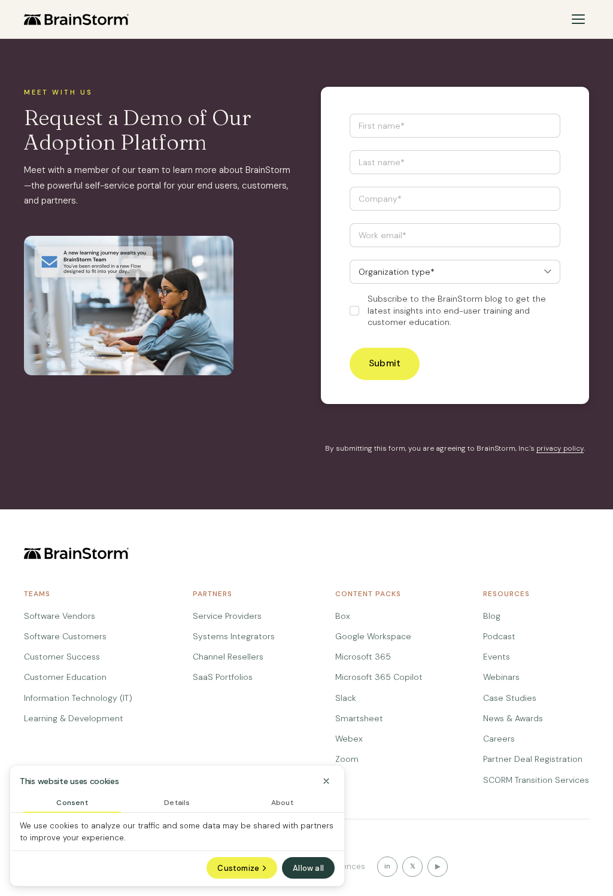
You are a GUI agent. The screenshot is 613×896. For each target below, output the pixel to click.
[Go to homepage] (76, 19)
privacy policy (560, 448)
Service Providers (227, 616)
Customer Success (62, 656)
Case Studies (509, 697)
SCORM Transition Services (536, 779)
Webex (349, 738)
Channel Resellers (228, 656)
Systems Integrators (234, 636)
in (387, 866)
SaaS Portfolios (223, 677)
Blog (491, 616)
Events (496, 656)
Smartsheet (359, 718)
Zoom (347, 759)
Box (342, 616)
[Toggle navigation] (578, 19)
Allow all (308, 868)
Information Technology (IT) (78, 697)
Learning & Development (73, 718)
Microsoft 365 (363, 656)
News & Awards (513, 718)
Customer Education (65, 677)
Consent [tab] (71, 802)
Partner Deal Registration (532, 759)
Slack (345, 697)
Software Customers (65, 636)
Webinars (501, 677)
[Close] (326, 781)
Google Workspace (373, 636)
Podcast (499, 636)
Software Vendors (59, 616)
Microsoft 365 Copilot (379, 677)
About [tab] (282, 802)
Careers (499, 738)
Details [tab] (177, 802)
